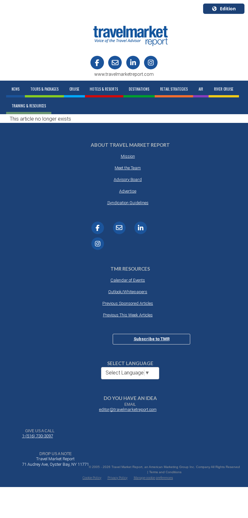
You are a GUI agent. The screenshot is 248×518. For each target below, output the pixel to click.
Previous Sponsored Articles (127, 303)
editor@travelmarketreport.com (128, 409)
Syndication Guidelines (128, 202)
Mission (128, 156)
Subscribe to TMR (152, 338)
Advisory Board (128, 179)
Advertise (127, 191)
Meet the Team (128, 167)
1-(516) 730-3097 (37, 435)
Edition (228, 8)
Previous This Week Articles (128, 315)
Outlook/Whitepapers (127, 291)
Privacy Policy (118, 478)
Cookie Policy (92, 478)
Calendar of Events (127, 280)
